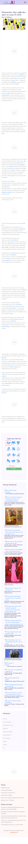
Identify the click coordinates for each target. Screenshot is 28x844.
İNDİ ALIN (7, 186)
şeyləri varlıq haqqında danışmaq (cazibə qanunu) (12, 797)
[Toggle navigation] (25, 2)
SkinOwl (17, 84)
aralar (3, 133)
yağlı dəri (22, 74)
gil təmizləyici (21, 164)
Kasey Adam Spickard (7, 192)
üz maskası (11, 166)
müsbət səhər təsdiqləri (6, 795)
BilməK (14, 469)
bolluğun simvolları (5, 787)
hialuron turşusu (14, 366)
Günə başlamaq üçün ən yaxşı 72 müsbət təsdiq (12, 824)
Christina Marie (12, 308)
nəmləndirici (13, 82)
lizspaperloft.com (14, 832)
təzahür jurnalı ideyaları (6, 790)
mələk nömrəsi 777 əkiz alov (7, 800)
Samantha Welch (5, 95)
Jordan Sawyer (22, 229)
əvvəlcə (15, 78)
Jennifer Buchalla (5, 326)
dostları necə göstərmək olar (8, 792)
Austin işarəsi (7, 260)
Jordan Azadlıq (8, 383)
